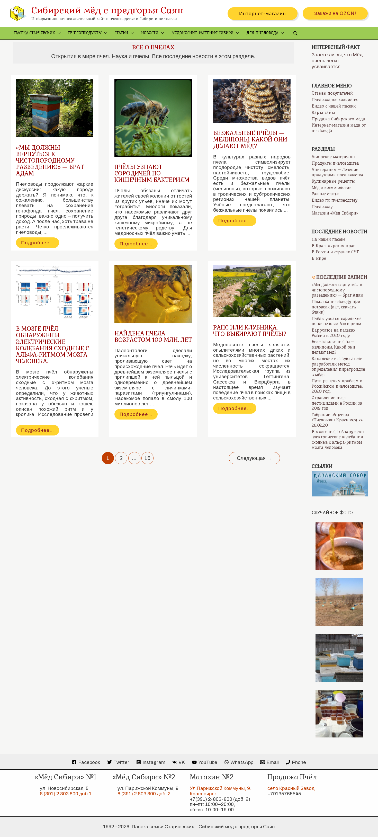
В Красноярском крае (333, 245)
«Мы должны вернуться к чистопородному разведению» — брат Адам (50, 160)
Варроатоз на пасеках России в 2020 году (333, 332)
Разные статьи (326, 193)
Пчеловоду (322, 206)
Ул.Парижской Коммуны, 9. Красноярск (220, 791)
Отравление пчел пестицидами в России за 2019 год (337, 403)
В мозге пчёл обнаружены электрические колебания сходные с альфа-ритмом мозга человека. (52, 345)
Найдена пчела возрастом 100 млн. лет (153, 337)
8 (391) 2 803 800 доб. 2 (144, 793)
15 (147, 458)
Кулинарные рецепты (333, 181)
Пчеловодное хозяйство (335, 99)
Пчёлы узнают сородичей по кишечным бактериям (152, 173)
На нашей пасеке (328, 239)
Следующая (254, 458)
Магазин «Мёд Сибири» (335, 213)
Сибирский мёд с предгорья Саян (107, 10)
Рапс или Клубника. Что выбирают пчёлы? (249, 331)
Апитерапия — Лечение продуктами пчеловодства (337, 172)
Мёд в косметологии (332, 187)
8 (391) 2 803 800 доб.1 (66, 793)
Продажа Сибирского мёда (338, 118)
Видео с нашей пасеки (334, 106)
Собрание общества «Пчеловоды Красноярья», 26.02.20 (337, 420)
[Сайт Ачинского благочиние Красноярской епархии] (340, 483)
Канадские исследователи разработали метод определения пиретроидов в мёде (338, 366)
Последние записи (342, 277)
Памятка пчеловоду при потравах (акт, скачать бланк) (336, 307)
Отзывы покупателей (332, 93)
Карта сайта (324, 112)
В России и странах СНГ (335, 251)
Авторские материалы (333, 156)
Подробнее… (40, 244)
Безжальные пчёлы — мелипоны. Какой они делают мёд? (250, 139)
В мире (319, 258)
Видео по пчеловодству (334, 200)
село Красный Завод (290, 788)
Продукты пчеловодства (335, 163)
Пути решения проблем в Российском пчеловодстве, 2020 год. (337, 386)
